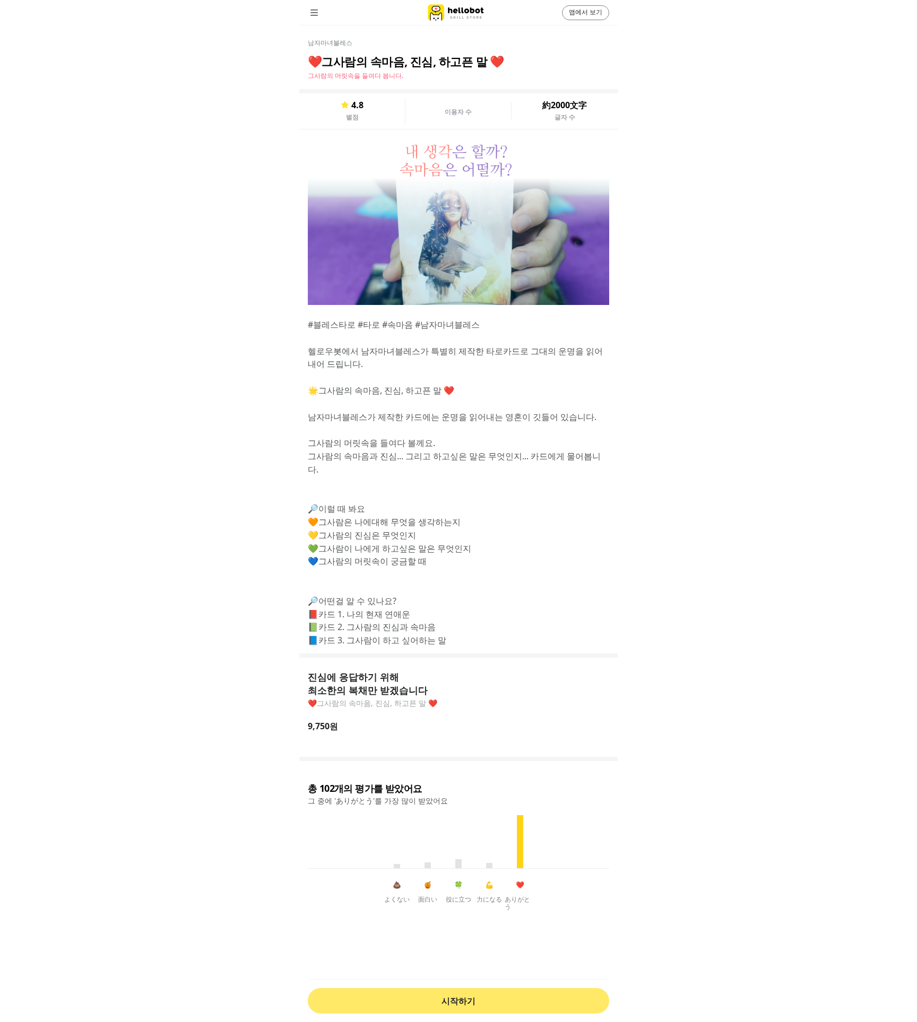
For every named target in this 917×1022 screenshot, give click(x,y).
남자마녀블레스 (330, 42)
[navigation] (329, 12)
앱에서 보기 (585, 11)
